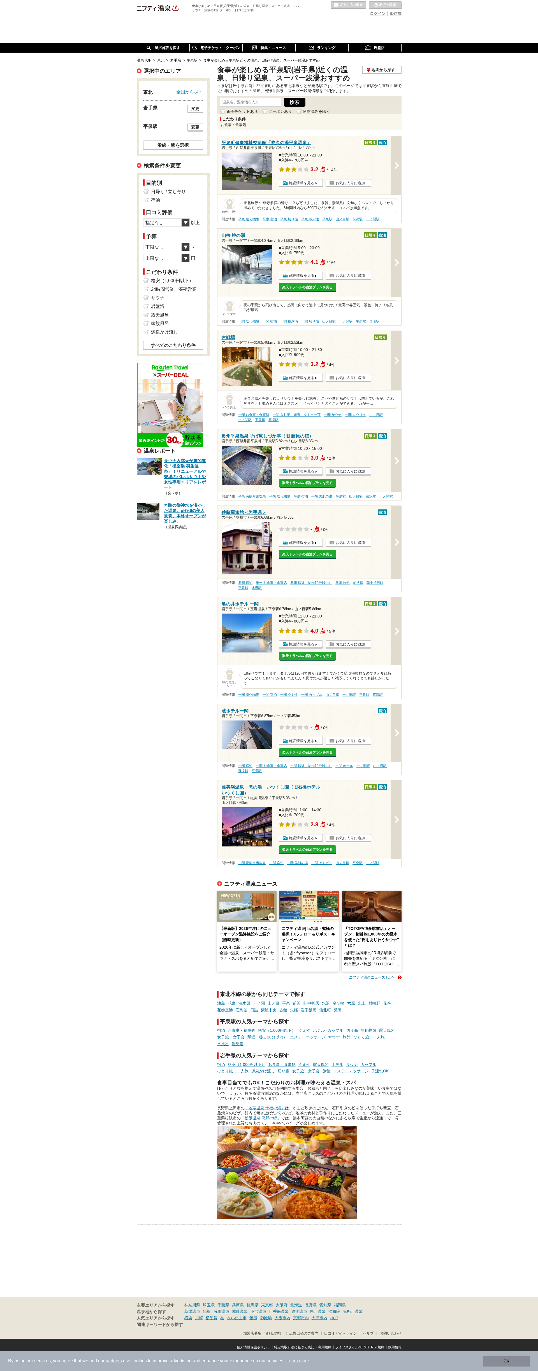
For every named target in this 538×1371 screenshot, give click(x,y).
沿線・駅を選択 (173, 145)
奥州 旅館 (342, 583)
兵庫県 (238, 1305)
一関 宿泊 (270, 321)
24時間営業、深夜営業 (173, 289)
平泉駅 (327, 219)
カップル (335, 1030)
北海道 (296, 1305)
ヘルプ (368, 1333)
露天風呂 (387, 1030)
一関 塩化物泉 (248, 321)
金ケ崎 (338, 1003)
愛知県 (325, 1305)
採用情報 (395, 1347)
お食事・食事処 (241, 1030)
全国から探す (189, 91)
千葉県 (223, 1305)
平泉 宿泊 (270, 219)
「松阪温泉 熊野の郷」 (261, 1118)
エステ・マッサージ (307, 1037)
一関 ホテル (344, 766)
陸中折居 (311, 1003)
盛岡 (338, 1010)
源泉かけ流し (263, 1071)
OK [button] (506, 1361)
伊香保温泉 (279, 1311)
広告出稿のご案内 (303, 1333)
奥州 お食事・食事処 (271, 583)
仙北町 (325, 1010)
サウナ (334, 1037)
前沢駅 (358, 219)
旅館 (347, 1037)
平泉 (286, 1003)
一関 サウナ (333, 415)
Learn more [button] (297, 1360)
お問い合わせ (391, 1333)
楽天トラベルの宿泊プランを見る (307, 287)
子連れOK (380, 1071)
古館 (283, 1010)
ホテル (319, 1030)
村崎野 (374, 1003)
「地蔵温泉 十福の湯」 (265, 1108)
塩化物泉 (368, 1030)
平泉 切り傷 (289, 219)
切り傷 (352, 1030)
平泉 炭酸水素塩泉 (252, 496)
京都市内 (301, 1318)
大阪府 (281, 1305)
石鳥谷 (241, 1010)
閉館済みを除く (316, 111)
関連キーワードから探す (160, 1324)
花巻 (387, 1003)
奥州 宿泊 (245, 583)
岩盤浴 (238, 1044)
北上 (362, 1003)
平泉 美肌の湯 (321, 496)
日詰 (254, 1010)
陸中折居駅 (375, 583)
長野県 (311, 1305)
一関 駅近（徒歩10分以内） (311, 766)
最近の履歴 (385, 5)
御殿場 (266, 1318)
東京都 (267, 1305)
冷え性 (304, 1030)
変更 (195, 108)
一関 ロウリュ (355, 415)
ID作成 (396, 13)
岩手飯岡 (308, 1010)
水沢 (326, 1003)
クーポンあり (280, 111)
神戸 (334, 1318)
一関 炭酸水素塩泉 (252, 863)
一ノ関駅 (372, 219)
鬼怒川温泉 (353, 1311)
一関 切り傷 (310, 321)
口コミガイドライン (340, 1333)
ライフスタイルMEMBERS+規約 (359, 1347)
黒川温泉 (318, 1311)
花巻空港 (225, 1010)
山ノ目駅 (342, 219)
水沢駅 (257, 588)
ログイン (378, 13)
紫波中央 (269, 1010)
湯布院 (334, 1311)
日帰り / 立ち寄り (168, 191)
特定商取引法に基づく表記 (294, 1347)
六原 (351, 1003)
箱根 (207, 1311)
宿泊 (221, 1030)
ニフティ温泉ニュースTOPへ (372, 977)
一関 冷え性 (289, 695)
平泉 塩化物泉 (248, 219)
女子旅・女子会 (231, 1037)
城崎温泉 (240, 1311)
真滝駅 (374, 321)
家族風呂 (160, 323)
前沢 (297, 1003)
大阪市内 (282, 1318)
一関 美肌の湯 (297, 863)
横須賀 (211, 1318)
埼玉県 (209, 1305)
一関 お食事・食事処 (253, 415)
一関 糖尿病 (289, 321)
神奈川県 (192, 1305)
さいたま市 (237, 1318)
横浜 (188, 1318)
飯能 (253, 1318)
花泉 (232, 1003)
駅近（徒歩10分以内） (267, 1037)
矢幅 (294, 1010)
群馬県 (252, 1305)
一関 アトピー (321, 863)
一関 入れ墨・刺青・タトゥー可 (297, 415)
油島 (221, 1003)
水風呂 (223, 1044)
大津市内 (319, 1318)
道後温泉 (299, 1311)
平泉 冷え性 (310, 219)
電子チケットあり (242, 111)
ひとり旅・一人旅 (369, 1037)
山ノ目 (273, 1003)
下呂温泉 (258, 1311)
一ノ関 (259, 1003)
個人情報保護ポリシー (253, 1347)
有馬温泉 (221, 1311)
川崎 (199, 1318)
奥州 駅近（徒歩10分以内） (311, 583)
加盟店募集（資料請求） (263, 1333)
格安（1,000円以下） (277, 1030)
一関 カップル (311, 695)
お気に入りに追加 (350, 183)
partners (114, 1360)
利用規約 (324, 1347)
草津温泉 (192, 1311)
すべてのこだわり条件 (173, 345)
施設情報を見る (301, 183)
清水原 (244, 1003)
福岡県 (340, 1305)
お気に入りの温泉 (348, 5)
